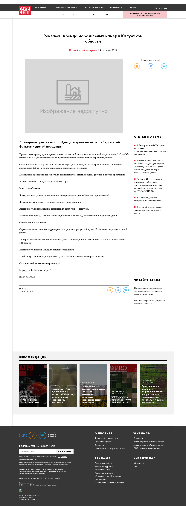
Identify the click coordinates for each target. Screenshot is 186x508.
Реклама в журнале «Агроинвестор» (104, 468)
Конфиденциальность (26, 497)
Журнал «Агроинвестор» (106, 438)
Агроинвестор (41, 8)
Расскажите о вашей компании (109, 482)
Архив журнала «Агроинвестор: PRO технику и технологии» (148, 446)
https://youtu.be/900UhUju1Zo (35, 270)
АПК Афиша (133, 8)
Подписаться (64, 451)
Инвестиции (40, 14)
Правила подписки (103, 441)
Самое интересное (80, 14)
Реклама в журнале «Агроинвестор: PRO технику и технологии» (109, 475)
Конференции (116, 8)
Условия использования (27, 499)
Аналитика (54, 14)
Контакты (99, 444)
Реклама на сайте (103, 463)
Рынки (66, 14)
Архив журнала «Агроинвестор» (148, 441)
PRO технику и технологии (65, 8)
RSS (135, 466)
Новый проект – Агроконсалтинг (110, 448)
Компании (97, 14)
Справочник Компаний (93, 8)
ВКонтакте (138, 463)
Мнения (109, 14)
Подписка (138, 438)
